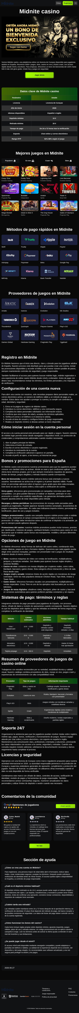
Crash (47, 160)
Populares (9, 160)
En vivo (28, 160)
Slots (67, 160)
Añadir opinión (66, 806)
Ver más (39, 846)
